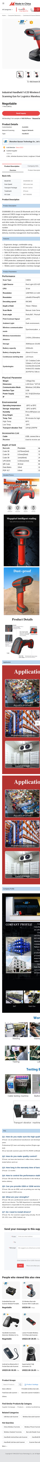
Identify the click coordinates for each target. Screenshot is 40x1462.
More (4, 1446)
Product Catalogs (32, 1384)
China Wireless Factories (12, 1427)
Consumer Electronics (14, 15)
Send (20, 1266)
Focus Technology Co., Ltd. (27, 1453)
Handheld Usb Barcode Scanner (14, 1442)
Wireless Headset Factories (13, 1432)
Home (4, 15)
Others (4, 1396)
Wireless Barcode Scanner (31, 1417)
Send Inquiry (21, 113)
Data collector (6, 1389)
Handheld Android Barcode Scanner (15, 1437)
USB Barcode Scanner (11, 1417)
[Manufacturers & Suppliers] (20, 4)
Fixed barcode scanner (9, 1393)
